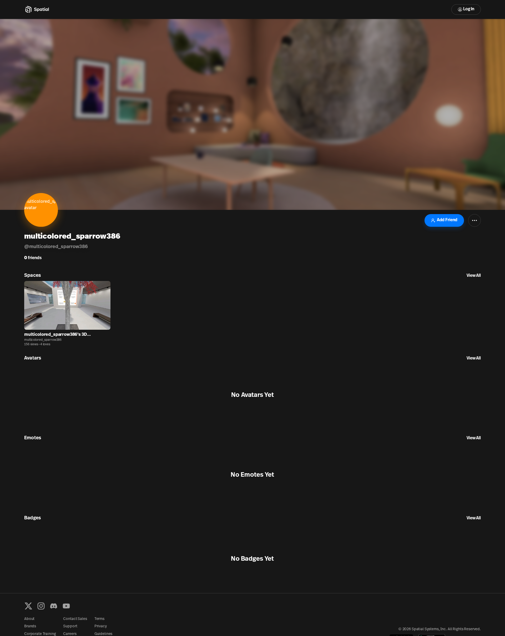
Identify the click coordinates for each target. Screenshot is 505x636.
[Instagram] (41, 606)
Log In (468, 9)
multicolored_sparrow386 (43, 340)
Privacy (100, 626)
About (29, 619)
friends (33, 258)
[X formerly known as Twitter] (28, 606)
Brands (30, 626)
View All (474, 276)
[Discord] (53, 606)
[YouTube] (66, 606)
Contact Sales (75, 619)
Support (70, 626)
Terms (99, 619)
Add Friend (447, 220)
